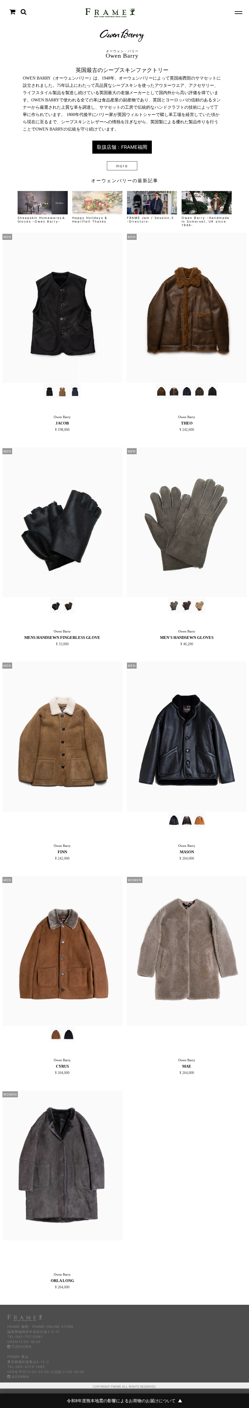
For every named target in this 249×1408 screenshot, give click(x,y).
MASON (187, 852)
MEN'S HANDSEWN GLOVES (186, 637)
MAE (186, 1066)
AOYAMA (20, 1376)
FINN (62, 852)
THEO (187, 423)
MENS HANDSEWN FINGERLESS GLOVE (62, 637)
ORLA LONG (62, 1280)
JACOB (62, 423)
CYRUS (62, 1066)
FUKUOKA (21, 1346)
